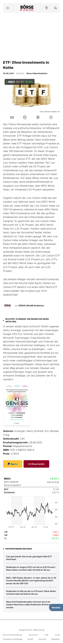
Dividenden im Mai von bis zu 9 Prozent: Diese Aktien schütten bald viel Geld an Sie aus (31, 592)
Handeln (56, 607)
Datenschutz (33, 635)
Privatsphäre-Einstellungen (13, 639)
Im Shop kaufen (36, 464)
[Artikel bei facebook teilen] (37, 117)
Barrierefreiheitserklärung (12, 635)
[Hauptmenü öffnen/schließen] (7, 7)
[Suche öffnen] (55, 7)
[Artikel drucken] (24, 117)
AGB (46, 635)
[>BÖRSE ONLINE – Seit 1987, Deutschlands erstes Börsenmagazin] (27, 7)
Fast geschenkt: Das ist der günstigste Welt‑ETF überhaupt (29, 557)
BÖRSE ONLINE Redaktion (31, 305)
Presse (57, 635)
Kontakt (30, 639)
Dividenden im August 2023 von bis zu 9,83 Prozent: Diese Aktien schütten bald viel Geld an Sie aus (31, 568)
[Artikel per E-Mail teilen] (12, 117)
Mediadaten (55, 639)
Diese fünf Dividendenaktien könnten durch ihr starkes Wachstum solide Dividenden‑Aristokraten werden (30, 605)
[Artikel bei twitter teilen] (50, 117)
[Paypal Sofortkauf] (12, 464)
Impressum (42, 639)
